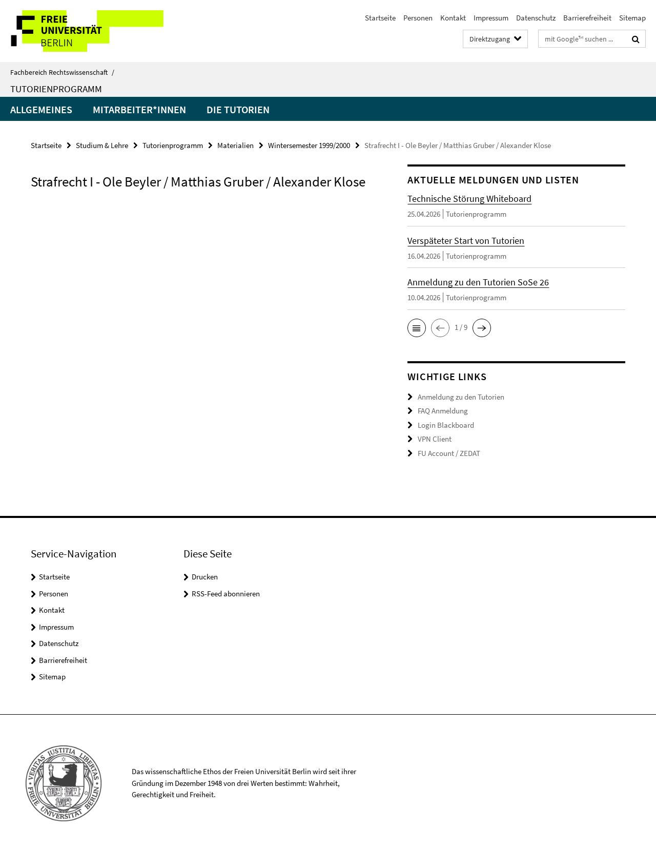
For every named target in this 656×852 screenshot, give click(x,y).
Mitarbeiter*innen (139, 109)
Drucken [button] (205, 576)
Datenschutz (536, 18)
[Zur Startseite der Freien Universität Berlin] (86, 31)
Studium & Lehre (102, 145)
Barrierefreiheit (587, 18)
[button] (416, 328)
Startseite (380, 18)
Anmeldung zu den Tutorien (461, 397)
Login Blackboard (446, 425)
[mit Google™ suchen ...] (635, 39)
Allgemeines (41, 109)
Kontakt (453, 18)
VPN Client (435, 439)
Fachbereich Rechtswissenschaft (62, 72)
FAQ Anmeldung (443, 410)
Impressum (491, 18)
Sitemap (632, 18)
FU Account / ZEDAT (449, 453)
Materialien (235, 145)
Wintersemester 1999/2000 (309, 145)
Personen (418, 18)
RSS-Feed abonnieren (226, 593)
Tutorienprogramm (56, 88)
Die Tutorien (238, 109)
